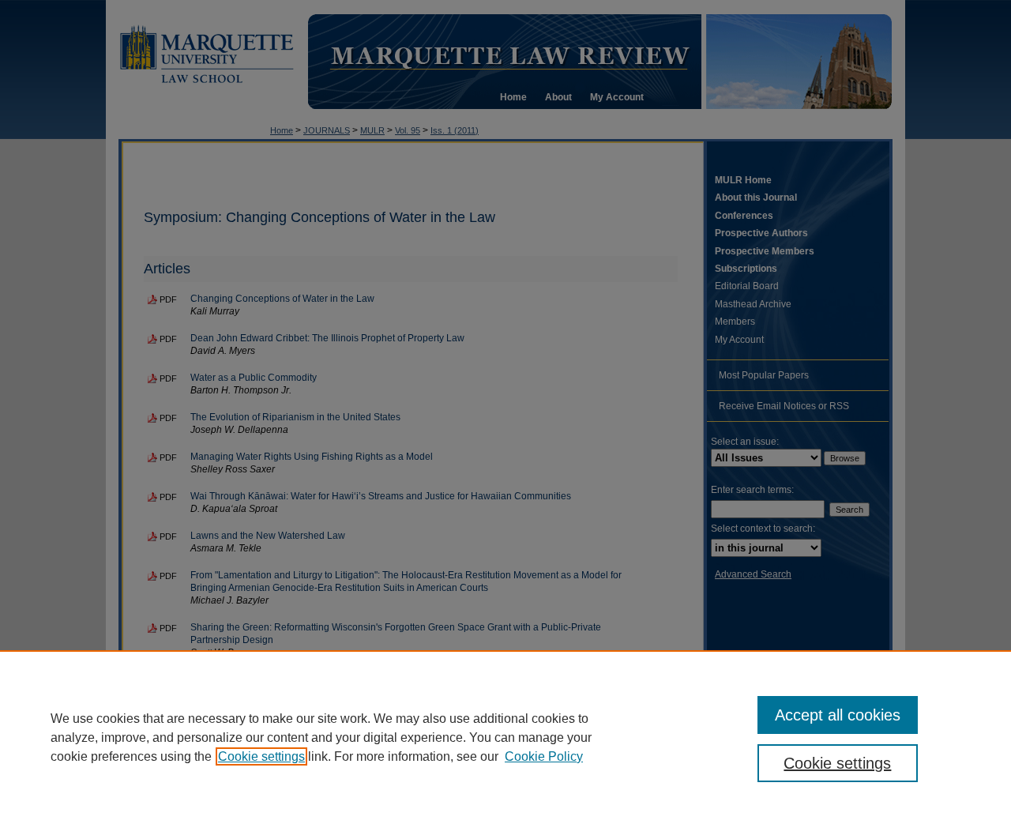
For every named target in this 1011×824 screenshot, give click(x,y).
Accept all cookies (837, 715)
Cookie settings (261, 756)
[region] (505, 737)
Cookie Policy (544, 756)
